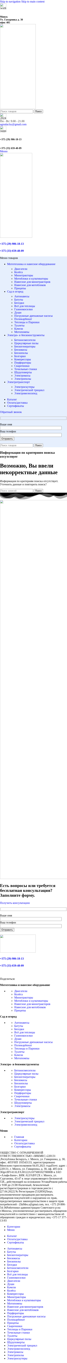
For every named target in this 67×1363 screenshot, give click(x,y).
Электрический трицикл (29, 390)
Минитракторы (23, 275)
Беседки (19, 302)
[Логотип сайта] (18, 107)
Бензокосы (20, 349)
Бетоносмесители (25, 340)
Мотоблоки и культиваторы (31, 278)
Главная (19, 1136)
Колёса (18, 272)
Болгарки (20, 356)
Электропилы (22, 378)
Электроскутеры (24, 386)
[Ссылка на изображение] (18, 951)
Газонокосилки (23, 309)
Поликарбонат (23, 319)
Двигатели (20, 268)
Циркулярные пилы (26, 343)
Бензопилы (21, 352)
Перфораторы (22, 362)
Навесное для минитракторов (32, 281)
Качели (18, 328)
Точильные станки (25, 369)
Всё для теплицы (24, 306)
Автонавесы (21, 296)
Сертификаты (22, 1146)
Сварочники (21, 365)
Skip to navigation (10, 1)
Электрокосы (22, 375)
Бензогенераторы (24, 346)
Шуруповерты (23, 372)
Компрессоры (22, 359)
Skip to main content (32, 1)
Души (17, 312)
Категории (20, 1140)
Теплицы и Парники (26, 322)
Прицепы (20, 288)
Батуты (18, 299)
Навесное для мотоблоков (30, 285)
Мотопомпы (21, 331)
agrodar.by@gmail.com (13, 124)
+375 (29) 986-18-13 (10, 139)
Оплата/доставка (24, 1143)
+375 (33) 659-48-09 (10, 148)
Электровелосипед (25, 393)
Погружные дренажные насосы (33, 315)
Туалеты (19, 325)
